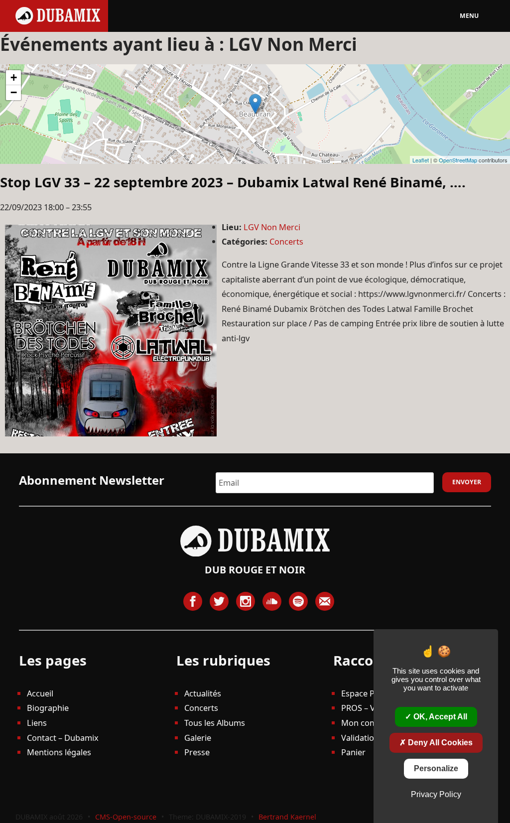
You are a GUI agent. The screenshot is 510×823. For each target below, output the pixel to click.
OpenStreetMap (458, 160)
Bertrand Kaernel (287, 817)
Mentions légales (59, 752)
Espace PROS (365, 693)
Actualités (202, 693)
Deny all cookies (439, 742)
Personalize (436, 768)
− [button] (13, 92)
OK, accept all (439, 716)
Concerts (286, 241)
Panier (353, 752)
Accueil (40, 693)
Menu (469, 15)
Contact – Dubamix (63, 737)
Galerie (197, 737)
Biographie (48, 707)
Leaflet (420, 160)
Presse (197, 752)
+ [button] (13, 77)
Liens (37, 722)
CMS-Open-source (126, 817)
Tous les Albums (214, 722)
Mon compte (365, 722)
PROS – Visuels (368, 707)
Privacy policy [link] (436, 794)
